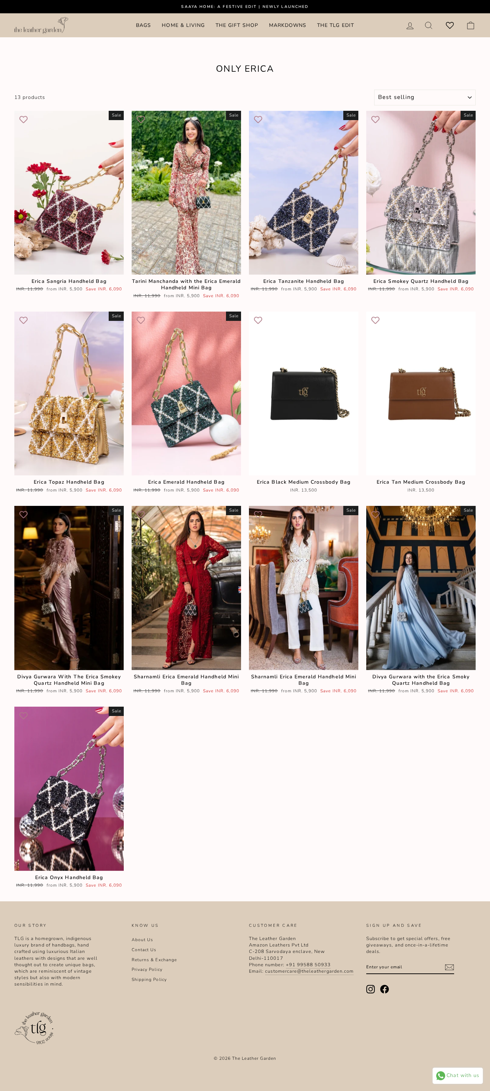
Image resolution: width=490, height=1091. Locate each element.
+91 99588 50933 (308, 965)
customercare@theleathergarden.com (309, 971)
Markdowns (287, 25)
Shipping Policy (149, 979)
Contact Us (144, 950)
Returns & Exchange (154, 960)
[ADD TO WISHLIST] (23, 120)
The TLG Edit (335, 25)
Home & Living (183, 25)
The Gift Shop (237, 25)
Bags (143, 25)
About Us (142, 940)
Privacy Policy (147, 969)
